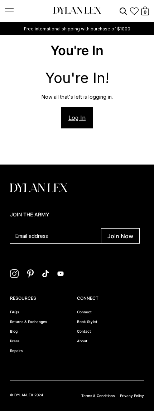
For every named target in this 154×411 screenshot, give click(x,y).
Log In (77, 117)
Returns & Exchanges (28, 321)
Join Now (120, 236)
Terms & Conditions (98, 395)
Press (14, 341)
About (82, 341)
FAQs (14, 312)
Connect (84, 312)
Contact (84, 331)
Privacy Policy (132, 395)
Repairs (16, 350)
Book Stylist (87, 321)
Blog (14, 331)
